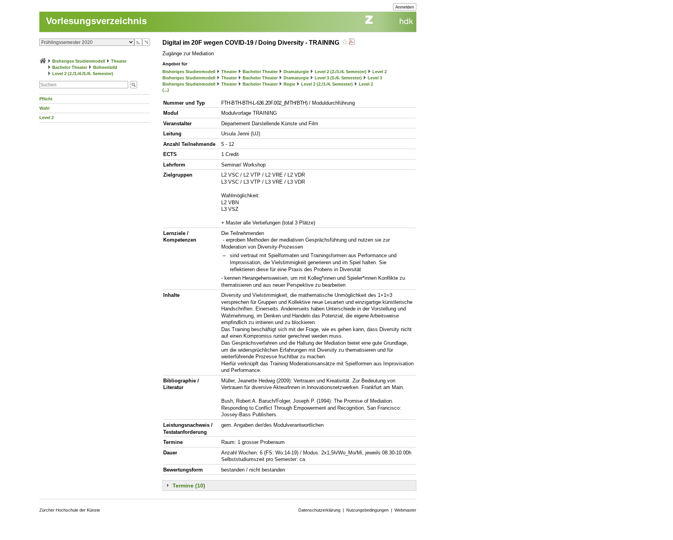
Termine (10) (189, 485)
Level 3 (375, 77)
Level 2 (46, 117)
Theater (119, 61)
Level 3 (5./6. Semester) (338, 77)
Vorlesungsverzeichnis (96, 21)
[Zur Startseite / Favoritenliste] (42, 61)
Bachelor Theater (69, 67)
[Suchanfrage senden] (133, 84)
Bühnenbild (105, 67)
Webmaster (405, 510)
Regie (289, 84)
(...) (165, 90)
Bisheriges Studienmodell (78, 61)
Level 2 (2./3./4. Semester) (340, 71)
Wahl (44, 108)
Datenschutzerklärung (319, 510)
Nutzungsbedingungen (367, 510)
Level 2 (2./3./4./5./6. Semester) (82, 73)
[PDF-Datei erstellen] (352, 42)
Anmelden (404, 7)
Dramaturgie (296, 71)
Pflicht (46, 98)
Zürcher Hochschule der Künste (69, 510)
